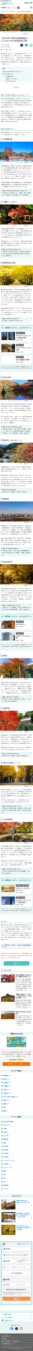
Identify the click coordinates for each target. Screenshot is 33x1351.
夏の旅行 (6, 1150)
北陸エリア (7, 1089)
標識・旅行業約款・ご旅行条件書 (10, 1341)
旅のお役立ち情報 (8, 1121)
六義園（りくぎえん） (12, 78)
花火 (5, 1174)
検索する (17, 963)
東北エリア (7, 1079)
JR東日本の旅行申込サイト (6, 0)
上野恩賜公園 (9, 76)
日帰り (5, 1128)
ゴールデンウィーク (9, 1160)
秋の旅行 (5, 49)
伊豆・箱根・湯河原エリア (11, 1096)
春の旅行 (6, 1146)
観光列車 (6, 1185)
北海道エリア (7, 1093)
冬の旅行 (6, 1157)
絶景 (5, 1171)
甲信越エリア (7, 1086)
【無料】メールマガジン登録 (15, 1064)
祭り (5, 1178)
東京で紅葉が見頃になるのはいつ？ (13, 71)
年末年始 (6, 1164)
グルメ (5, 1181)
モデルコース (7, 1125)
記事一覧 (12, 11)
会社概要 (4, 1338)
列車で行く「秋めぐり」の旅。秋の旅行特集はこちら (18, 946)
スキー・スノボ (8, 1167)
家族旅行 (6, 1139)
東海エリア (7, 1100)
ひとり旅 (6, 1135)
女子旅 (5, 1132)
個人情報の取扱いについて (8, 1343)
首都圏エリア (7, 1075)
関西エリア (7, 1104)
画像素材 (25, 34)
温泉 (5, 1142)
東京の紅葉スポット (8, 74)
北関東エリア (7, 1082)
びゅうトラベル (4, 11)
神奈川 (5, 1111)
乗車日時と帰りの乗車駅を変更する (16, 1289)
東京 (10, 49)
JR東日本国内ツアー (7, 1336)
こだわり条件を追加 (16, 1273)
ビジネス (6, 1188)
